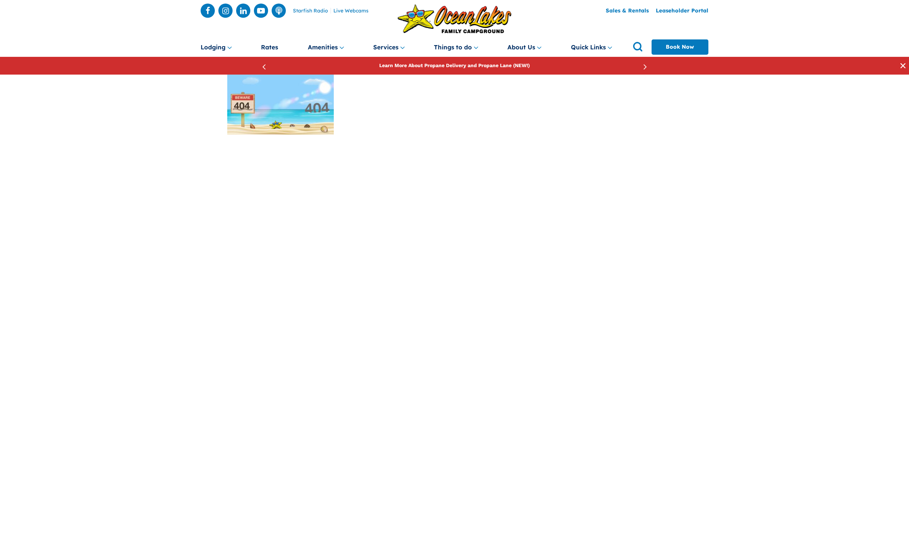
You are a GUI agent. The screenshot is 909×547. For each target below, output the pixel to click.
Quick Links (588, 47)
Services (385, 47)
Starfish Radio (310, 11)
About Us (521, 47)
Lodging (213, 47)
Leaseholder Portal (682, 10)
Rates (269, 47)
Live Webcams (351, 11)
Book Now (680, 46)
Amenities (323, 47)
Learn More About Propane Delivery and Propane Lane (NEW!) (454, 65)
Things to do (453, 47)
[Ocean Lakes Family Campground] (454, 19)
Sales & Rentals (627, 10)
